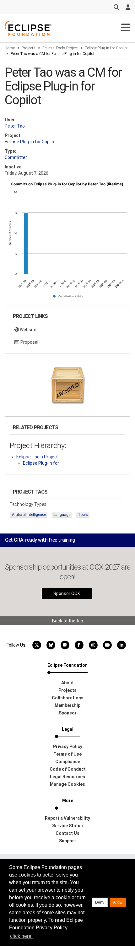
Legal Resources (67, 776)
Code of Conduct (68, 769)
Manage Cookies (67, 784)
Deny (99, 902)
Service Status (67, 825)
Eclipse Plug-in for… (42, 463)
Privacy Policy (67, 746)
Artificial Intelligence (29, 514)
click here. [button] (21, 936)
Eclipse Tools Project (60, 48)
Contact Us (67, 833)
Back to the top (67, 620)
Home (10, 48)
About (67, 682)
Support (67, 840)
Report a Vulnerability (67, 818)
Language (61, 514)
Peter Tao (15, 126)
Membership (67, 705)
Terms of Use (67, 754)
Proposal (28, 342)
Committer (16, 157)
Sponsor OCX (66, 593)
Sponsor (68, 712)
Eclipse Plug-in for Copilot (106, 48)
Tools (83, 514)
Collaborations (68, 697)
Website (27, 329)
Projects (28, 48)
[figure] (67, 242)
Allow (117, 902)
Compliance (67, 761)
